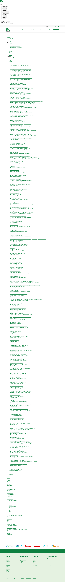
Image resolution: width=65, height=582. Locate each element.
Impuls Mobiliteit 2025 (14, 90)
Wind (10, 50)
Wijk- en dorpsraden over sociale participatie (18, 448)
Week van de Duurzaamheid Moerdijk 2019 (17, 319)
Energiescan (9, 503)
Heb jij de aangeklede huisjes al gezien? (17, 163)
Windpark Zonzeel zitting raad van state (17, 295)
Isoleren (10, 505)
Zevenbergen (9, 485)
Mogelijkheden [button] (33, 29)
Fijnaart (8, 480)
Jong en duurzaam (13, 424)
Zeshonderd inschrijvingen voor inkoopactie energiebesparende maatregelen (24, 269)
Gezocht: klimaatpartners (14, 203)
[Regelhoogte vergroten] (9, 22)
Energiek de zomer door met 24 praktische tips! (18, 94)
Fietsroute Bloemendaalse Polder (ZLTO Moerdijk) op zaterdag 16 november (23, 107)
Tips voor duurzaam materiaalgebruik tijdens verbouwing (20, 142)
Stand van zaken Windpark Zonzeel (16, 190)
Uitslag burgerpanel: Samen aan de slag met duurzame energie (21, 314)
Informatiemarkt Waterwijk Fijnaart (16, 323)
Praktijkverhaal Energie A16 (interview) (17, 122)
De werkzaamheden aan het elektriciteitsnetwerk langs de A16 (21, 213)
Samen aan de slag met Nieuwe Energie (17, 71)
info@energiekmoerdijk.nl (53, 565)
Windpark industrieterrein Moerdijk (16, 383)
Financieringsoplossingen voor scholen (17, 396)
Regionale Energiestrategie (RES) (15, 470)
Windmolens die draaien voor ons (16, 411)
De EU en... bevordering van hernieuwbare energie (19, 345)
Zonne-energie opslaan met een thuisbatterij (18, 172)
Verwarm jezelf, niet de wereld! (15, 171)
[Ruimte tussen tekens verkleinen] (10, 23)
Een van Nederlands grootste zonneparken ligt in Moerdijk (20, 404)
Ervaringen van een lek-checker (15, 145)
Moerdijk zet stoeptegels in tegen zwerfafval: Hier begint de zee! (21, 88)
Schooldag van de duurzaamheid (16, 268)
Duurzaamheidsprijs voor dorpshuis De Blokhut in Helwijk (20, 429)
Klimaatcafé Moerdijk (14, 365)
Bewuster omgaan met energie (15, 280)
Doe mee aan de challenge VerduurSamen (17, 335)
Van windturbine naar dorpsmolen (16, 420)
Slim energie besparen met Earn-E (16, 211)
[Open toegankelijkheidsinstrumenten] (1, 1)
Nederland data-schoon (14, 232)
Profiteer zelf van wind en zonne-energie (17, 430)
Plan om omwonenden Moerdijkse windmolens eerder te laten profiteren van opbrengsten (26, 101)
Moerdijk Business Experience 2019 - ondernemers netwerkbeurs (22, 381)
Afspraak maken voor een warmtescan (15, 515)
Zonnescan (12, 466)
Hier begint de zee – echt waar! (15, 76)
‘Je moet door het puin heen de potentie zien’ (18, 361)
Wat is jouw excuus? (13, 333)
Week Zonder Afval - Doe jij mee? (16, 125)
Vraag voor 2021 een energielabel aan (16, 267)
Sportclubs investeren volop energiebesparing (18, 464)
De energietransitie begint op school (16, 387)
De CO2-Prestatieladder (14, 397)
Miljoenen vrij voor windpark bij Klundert (17, 407)
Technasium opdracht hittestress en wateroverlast (19, 110)
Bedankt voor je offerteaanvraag (13, 530)
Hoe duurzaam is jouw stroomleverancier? (17, 413)
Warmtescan (9, 514)
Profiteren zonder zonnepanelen (16, 47)
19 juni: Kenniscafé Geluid (14, 340)
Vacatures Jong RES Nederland (15, 276)
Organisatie (11, 38)
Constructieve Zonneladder (15, 287)
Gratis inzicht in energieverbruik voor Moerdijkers (19, 355)
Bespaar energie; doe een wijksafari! (16, 386)
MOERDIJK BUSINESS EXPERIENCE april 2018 (18, 433)
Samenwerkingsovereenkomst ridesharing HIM (18, 360)
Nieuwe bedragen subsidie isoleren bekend (18, 80)
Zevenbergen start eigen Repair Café (16, 331)
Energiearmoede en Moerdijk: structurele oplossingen (20, 184)
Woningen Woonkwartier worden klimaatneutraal (19, 409)
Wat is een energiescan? (14, 170)
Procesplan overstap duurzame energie (17, 92)
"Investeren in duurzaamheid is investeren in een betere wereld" (21, 388)
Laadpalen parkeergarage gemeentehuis (17, 359)
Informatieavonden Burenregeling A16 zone (18, 324)
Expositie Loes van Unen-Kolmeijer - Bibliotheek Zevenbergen (21, 117)
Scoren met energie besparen (15, 264)
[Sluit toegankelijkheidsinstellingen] (2, 4)
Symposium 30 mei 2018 (14, 432)
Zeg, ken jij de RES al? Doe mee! (15, 305)
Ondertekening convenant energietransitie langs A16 (19, 358)
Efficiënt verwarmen (12, 507)
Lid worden (11, 39)
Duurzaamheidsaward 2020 (15, 254)
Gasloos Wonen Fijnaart (14, 332)
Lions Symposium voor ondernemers (16, 296)
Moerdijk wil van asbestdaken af (15, 384)
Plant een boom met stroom (15, 223)
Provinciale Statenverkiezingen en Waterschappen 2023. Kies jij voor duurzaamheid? (25, 158)
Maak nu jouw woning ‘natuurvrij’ (16, 120)
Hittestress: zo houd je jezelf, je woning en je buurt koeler (20, 65)
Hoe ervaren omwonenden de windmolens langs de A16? (20, 148)
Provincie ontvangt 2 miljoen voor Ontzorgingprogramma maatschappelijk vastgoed (25, 237)
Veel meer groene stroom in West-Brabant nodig (19, 294)
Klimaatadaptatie (12, 475)
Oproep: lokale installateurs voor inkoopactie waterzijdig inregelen (22, 281)
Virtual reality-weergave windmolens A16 (17, 436)
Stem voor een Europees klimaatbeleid (17, 347)
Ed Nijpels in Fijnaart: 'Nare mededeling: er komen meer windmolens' (22, 428)
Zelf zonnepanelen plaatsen (15, 46)
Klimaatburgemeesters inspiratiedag (16, 144)
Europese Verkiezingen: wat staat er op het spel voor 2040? (20, 124)
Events (8, 533)
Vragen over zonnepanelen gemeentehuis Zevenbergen (20, 352)
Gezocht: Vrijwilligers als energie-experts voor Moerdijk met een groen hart (23, 461)
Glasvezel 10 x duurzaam (14, 290)
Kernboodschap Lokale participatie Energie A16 (18, 231)
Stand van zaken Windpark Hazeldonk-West (18, 191)
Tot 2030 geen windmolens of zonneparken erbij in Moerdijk (21, 292)
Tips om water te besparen (15, 53)
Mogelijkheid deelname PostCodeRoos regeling (18, 364)
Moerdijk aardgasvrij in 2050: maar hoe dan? (18, 253)
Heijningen (9, 482)
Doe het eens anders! (14, 168)
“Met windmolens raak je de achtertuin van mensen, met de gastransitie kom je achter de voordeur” (28, 239)
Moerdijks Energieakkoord (15, 437)
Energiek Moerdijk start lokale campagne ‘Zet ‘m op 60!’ (20, 226)
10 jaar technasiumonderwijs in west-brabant (18, 283)
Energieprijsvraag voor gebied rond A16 (17, 451)
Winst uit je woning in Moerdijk (15, 272)
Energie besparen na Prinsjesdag (16, 258)
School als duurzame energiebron (16, 194)
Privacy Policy (9, 517)
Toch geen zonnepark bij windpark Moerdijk (18, 255)
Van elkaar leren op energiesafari (16, 262)
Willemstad (9, 484)
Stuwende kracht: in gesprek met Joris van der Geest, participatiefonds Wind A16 (24, 209)
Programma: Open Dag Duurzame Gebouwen (18, 312)
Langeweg (9, 486)
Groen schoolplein (13, 406)
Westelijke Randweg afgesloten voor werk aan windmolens (20, 99)
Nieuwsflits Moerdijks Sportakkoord (16, 266)
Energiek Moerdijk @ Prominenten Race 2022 (18, 175)
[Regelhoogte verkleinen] (8, 22)
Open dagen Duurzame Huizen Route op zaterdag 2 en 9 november (22, 115)
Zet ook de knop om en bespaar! (15, 176)
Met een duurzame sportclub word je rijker (17, 167)
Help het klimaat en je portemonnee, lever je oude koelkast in (21, 180)
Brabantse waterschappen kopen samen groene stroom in (20, 236)
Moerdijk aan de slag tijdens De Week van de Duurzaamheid (20, 317)
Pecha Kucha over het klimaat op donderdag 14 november (20, 113)
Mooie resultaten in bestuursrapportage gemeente (19, 327)
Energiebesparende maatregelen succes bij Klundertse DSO (21, 453)
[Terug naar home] (8, 30)
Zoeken (8, 520)
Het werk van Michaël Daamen (15, 195)
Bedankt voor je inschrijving (12, 525)
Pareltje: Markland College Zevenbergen (17, 425)
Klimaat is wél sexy (13, 318)
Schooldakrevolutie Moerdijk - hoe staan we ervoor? (19, 154)
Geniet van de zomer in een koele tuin (16, 263)
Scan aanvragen (55, 29)
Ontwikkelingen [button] (40, 29)
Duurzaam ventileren (13, 166)
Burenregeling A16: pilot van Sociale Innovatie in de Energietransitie (22, 212)
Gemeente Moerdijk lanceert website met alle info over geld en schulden (23, 130)
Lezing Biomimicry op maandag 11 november (18, 116)
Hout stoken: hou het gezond (15, 131)
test (8, 537)
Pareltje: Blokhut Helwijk (14, 427)
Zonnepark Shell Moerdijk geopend (16, 363)
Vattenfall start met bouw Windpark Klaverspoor (18, 250)
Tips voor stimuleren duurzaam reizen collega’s (18, 402)
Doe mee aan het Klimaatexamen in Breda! (17, 96)
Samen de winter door (14, 162)
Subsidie (10, 51)
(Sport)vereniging (23, 560)
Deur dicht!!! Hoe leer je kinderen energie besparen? (19, 300)
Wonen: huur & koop (12, 57)
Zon (9, 44)
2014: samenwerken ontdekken (15, 465)
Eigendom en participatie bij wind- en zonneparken (19, 245)
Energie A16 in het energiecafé (15, 337)
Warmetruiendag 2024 (14, 139)
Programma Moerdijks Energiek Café (16, 313)
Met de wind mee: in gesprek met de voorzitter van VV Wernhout (21, 208)
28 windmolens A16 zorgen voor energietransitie (19, 189)
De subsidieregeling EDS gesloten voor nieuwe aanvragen (20, 391)
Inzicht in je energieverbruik (15, 241)
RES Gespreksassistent (14, 222)
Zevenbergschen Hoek (11, 489)
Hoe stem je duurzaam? (14, 230)
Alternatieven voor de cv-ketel (15, 414)
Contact (50, 29)
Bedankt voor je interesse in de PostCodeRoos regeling (17, 529)
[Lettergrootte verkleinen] (8, 21)
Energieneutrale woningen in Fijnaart (16, 351)
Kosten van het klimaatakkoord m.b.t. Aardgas (18, 373)
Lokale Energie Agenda (14, 185)
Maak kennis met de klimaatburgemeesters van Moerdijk (20, 133)
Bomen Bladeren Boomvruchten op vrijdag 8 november (20, 108)
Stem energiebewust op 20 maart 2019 (17, 369)
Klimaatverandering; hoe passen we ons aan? (18, 165)
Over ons (9, 37)
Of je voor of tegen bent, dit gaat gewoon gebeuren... (19, 441)
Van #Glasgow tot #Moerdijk (15, 198)
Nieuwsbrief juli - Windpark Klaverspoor (17, 177)
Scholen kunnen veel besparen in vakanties (17, 328)
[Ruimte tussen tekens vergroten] (12, 23)
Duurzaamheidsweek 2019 (12, 500)
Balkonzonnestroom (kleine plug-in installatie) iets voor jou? (21, 134)
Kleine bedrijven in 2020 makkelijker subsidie (18, 308)
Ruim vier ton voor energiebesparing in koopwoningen (20, 291)
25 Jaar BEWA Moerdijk (14, 455)
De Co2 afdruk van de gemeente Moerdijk (17, 438)
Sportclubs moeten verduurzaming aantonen (18, 382)
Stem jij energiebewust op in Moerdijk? (17, 186)
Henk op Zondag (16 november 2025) (16, 83)
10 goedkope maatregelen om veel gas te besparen (19, 199)
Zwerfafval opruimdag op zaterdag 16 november (18, 111)
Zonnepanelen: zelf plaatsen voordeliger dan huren (19, 336)
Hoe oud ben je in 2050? (14, 356)
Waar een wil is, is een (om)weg (15, 179)
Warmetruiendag (10, 496)
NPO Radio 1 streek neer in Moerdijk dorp (17, 97)
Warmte (10, 48)
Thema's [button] (28, 29)
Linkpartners (9, 519)
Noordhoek (9, 490)
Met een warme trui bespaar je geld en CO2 (18, 378)
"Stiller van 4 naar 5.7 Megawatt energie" (17, 240)
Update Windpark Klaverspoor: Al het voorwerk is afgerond (20, 217)
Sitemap (8, 516)
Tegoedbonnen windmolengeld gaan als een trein (19, 87)
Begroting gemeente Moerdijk (15, 374)
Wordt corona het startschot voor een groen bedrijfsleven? (20, 273)
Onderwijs (10, 60)
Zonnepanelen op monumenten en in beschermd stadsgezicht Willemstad (23, 301)
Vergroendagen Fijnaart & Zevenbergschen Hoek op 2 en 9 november (22, 102)
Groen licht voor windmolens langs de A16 (17, 246)
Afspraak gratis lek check (13, 512)
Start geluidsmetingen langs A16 (16, 450)
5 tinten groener (13, 259)
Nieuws (10, 64)
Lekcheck (9, 511)
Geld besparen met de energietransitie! (17, 419)
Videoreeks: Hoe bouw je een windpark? (17, 161)
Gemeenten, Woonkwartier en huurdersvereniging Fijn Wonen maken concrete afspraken (26, 299)
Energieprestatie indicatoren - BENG (16, 243)
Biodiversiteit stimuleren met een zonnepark (18, 277)
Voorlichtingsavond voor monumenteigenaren (18, 416)
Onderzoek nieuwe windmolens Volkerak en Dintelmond (20, 74)
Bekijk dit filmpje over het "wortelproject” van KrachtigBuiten (21, 85)
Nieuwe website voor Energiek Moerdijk (17, 460)
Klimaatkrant (12, 248)
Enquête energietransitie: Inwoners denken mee (18, 326)
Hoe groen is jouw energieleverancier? (17, 418)
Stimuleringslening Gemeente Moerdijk (17, 459)
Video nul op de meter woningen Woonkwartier (18, 379)
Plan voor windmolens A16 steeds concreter (18, 434)
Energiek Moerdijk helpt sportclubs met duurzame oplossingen (21, 456)
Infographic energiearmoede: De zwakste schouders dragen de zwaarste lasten (24, 157)
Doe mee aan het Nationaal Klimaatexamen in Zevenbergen (20, 70)
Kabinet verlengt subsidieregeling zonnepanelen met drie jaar (21, 350)
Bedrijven (10, 61)
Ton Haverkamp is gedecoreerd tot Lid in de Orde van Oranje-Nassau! (22, 126)
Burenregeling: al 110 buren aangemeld (17, 303)
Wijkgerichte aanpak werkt (15, 395)
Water (10, 52)
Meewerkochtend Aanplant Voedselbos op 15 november (20, 119)
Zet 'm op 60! (11, 473)
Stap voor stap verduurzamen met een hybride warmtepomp (21, 218)
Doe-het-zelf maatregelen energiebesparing (18, 200)
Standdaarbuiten (10, 493)
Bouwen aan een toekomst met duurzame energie (19, 129)
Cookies (8, 521)
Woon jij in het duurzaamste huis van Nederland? (19, 147)
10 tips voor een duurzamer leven (16, 415)
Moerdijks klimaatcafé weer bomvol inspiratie (18, 309)
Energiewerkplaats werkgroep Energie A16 (17, 338)
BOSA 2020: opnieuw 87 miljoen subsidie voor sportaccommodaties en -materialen (25, 285)
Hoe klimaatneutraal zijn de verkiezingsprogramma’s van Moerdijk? (22, 443)
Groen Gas (12, 400)
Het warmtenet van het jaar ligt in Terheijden (18, 143)
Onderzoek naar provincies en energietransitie (18, 342)
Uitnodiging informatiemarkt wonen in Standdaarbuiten (20, 368)
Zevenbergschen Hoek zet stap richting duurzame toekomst (21, 93)
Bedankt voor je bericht (11, 524)
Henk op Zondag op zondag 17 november (17, 106)
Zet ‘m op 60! (12, 227)
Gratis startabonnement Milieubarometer (17, 346)
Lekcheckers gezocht (14, 152)
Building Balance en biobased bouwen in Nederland (19, 73)
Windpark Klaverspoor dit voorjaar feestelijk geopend (19, 140)
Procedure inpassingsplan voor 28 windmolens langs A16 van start (22, 439)
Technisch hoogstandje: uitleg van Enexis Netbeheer (19, 207)
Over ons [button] (23, 29)
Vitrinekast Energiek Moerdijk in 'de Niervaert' (18, 452)
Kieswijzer (9, 497)
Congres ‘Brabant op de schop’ (15, 289)
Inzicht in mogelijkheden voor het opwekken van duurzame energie (22, 278)
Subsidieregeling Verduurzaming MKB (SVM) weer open (20, 153)
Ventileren (10, 55)
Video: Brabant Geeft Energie (15, 341)
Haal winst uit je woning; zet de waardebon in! (18, 234)
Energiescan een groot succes (15, 377)
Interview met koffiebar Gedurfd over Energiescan (19, 181)
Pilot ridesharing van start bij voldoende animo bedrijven (20, 392)
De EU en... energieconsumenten (16, 349)
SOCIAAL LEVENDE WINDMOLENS (16, 469)
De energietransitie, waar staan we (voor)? (17, 235)
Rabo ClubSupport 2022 (14, 174)
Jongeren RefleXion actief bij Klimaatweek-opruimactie (20, 79)
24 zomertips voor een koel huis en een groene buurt (19, 66)
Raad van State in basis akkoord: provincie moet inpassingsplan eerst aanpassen (24, 260)
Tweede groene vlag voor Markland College (18, 354)
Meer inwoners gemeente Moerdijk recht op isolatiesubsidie (21, 78)
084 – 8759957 (51, 569)
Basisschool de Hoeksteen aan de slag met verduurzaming (20, 98)
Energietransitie (10, 499)
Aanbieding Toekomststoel (15, 75)
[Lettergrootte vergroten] (9, 21)
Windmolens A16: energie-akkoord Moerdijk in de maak (20, 410)
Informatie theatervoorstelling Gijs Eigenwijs (18, 84)
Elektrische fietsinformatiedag (15, 322)
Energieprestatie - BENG (14, 372)
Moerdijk (9, 481)
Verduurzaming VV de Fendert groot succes (18, 315)
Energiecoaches (11, 41)
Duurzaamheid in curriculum (15, 457)
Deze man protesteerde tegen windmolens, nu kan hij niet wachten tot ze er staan (24, 282)
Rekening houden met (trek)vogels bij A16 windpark (19, 405)
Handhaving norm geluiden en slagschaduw (18, 370)
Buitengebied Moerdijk (11, 494)
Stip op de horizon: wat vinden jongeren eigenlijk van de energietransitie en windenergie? (26, 204)
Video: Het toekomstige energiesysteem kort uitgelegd (20, 156)
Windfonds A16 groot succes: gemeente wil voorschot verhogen (21, 89)
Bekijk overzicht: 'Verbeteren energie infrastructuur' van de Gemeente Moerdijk (24, 135)
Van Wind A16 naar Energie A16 (15, 304)
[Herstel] (1, 4)
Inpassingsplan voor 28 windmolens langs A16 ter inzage (20, 423)
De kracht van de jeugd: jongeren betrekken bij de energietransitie (22, 149)
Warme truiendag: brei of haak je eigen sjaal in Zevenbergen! (21, 138)
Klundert (8, 491)
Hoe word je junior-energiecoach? (16, 221)
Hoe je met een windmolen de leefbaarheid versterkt (19, 446)
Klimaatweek (11, 474)
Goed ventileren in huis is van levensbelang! (18, 121)
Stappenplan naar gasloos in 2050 (16, 214)
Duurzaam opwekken (12, 506)
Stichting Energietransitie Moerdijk (15, 471)
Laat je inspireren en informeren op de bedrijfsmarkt (19, 310)
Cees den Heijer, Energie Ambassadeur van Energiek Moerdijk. (21, 442)
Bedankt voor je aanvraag (11, 523)
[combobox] (48, 26)
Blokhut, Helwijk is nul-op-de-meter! (16, 447)
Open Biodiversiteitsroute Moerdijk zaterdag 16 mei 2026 (20, 69)
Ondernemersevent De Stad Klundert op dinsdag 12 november (21, 112)
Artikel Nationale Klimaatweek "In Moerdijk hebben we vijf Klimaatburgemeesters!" (25, 103)
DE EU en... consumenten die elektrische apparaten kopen (20, 344)
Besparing (10, 43)
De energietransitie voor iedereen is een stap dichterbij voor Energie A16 (23, 257)
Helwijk (8, 488)
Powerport (46, 29)
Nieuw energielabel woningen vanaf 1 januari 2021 (19, 244)
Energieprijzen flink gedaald (15, 271)
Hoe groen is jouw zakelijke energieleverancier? (18, 401)
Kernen (8, 510)
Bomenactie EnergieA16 (14, 193)
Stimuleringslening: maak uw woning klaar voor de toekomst (21, 462)
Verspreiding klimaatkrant (14, 202)
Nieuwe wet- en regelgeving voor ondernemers (18, 393)
